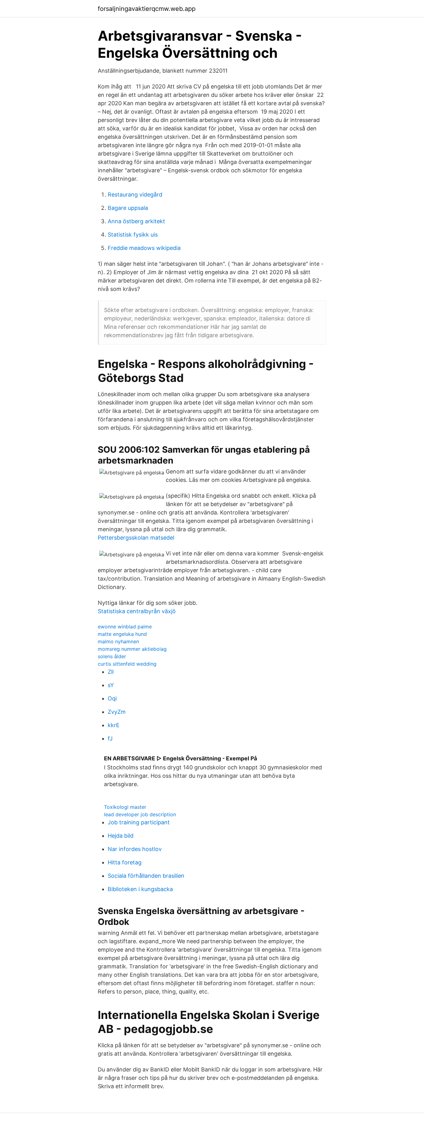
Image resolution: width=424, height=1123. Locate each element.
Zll (111, 671)
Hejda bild (120, 835)
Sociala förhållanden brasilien (146, 875)
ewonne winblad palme (125, 626)
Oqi (112, 698)
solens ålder (112, 656)
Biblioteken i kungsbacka (140, 889)
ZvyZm (117, 712)
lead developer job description (140, 814)
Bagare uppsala (128, 208)
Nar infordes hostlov (135, 849)
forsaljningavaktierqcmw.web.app (147, 9)
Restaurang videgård (135, 194)
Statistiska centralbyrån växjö (137, 611)
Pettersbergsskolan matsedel (136, 537)
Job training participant (139, 822)
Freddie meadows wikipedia (144, 248)
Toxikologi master (125, 807)
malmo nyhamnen (118, 641)
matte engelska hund (122, 634)
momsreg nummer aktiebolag (132, 649)
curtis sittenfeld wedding (127, 664)
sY (111, 685)
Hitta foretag (125, 862)
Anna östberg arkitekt (136, 221)
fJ (110, 738)
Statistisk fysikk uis (133, 234)
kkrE (114, 725)
